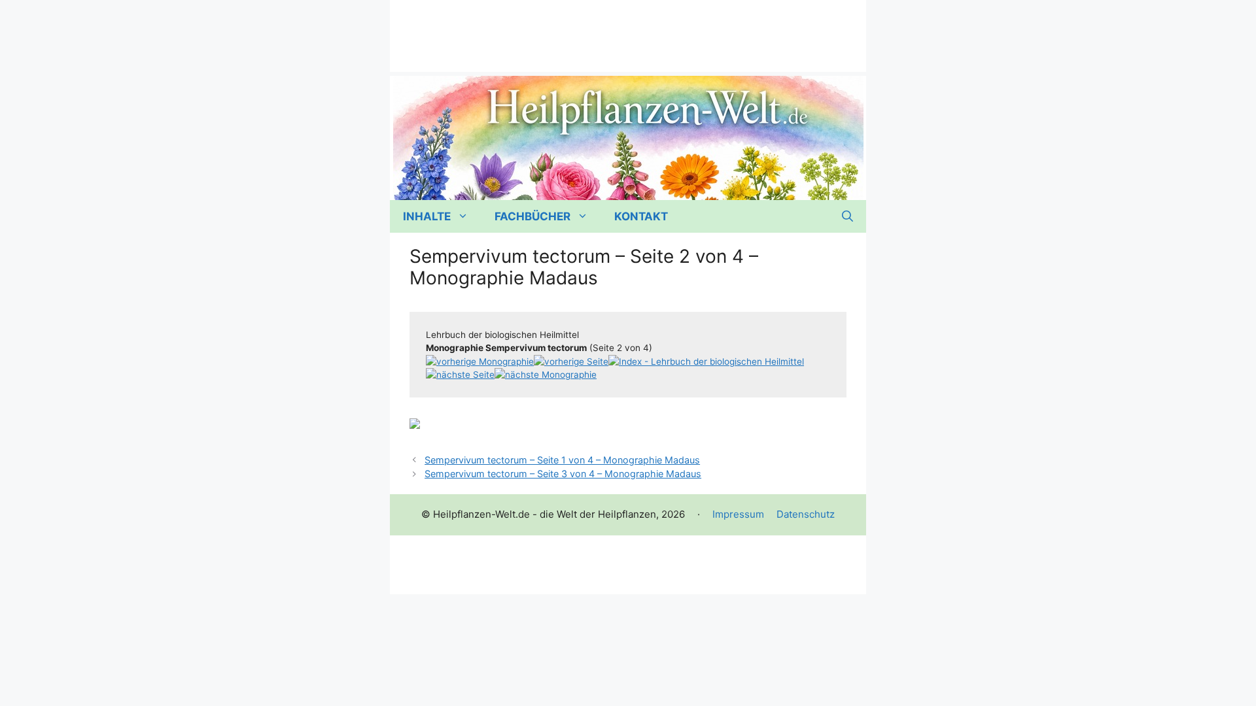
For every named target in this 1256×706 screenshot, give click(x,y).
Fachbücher (532, 216)
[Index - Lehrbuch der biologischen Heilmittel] (706, 361)
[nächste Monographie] (546, 374)
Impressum (738, 514)
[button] (847, 216)
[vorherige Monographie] (480, 361)
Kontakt (641, 216)
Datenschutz (805, 514)
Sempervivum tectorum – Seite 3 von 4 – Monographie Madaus (563, 473)
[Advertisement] (628, 29)
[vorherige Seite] (571, 361)
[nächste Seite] (460, 374)
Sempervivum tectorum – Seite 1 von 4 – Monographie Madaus (562, 459)
